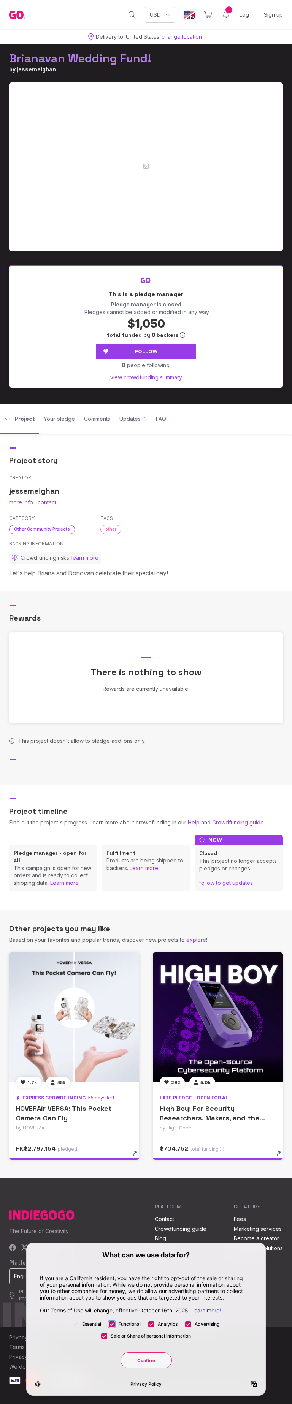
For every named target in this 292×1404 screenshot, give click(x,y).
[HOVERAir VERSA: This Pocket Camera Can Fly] (74, 1017)
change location (182, 36)
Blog (160, 1238)
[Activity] (226, 15)
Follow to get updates (226, 883)
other (110, 529)
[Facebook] (12, 1248)
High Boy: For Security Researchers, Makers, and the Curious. (209, 1118)
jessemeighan (36, 69)
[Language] (190, 15)
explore (196, 940)
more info (21, 502)
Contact (164, 1219)
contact (47, 502)
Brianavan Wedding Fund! (80, 58)
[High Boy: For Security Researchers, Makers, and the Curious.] (218, 1017)
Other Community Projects (42, 529)
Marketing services (258, 1229)
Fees (240, 1219)
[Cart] (208, 15)
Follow (146, 351)
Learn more (64, 883)
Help (194, 822)
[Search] (132, 15)
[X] (24, 1248)
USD (155, 14)
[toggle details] (138, 1157)
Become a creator (256, 1238)
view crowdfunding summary (146, 377)
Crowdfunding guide (238, 822)
